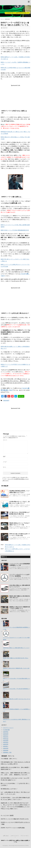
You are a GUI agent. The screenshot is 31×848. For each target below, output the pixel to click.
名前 (4, 456)
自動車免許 (5, 736)
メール (5, 462)
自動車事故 (5, 732)
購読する (4, 557)
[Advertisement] (15, 97)
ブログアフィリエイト (8, 727)
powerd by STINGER (24, 845)
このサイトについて (14, 835)
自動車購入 (5, 746)
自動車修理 (6, 400)
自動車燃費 (5, 740)
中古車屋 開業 (6, 729)
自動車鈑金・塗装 (7, 752)
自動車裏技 (5, 742)
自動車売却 (5, 738)
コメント (5, 440)
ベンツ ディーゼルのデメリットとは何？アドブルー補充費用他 (19, 575)
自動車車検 (5, 748)
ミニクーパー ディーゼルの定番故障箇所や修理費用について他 (19, 564)
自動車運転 (5, 750)
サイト (4, 467)
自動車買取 (5, 744)
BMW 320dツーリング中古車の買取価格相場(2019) (15, 230)
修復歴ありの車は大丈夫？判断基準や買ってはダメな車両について (19, 607)
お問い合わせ (6, 835)
